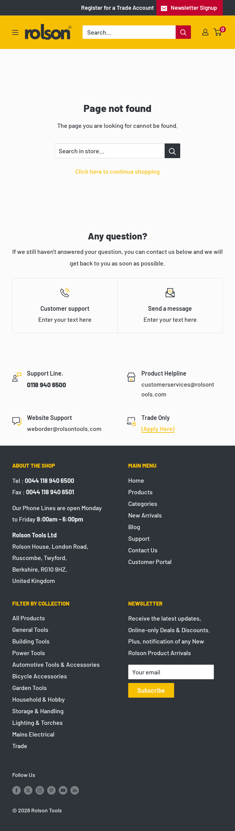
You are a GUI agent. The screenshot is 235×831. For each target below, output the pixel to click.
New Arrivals (145, 515)
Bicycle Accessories (39, 676)
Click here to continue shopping (117, 171)
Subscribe (151, 690)
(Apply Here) (157, 428)
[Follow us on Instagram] (39, 790)
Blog (134, 526)
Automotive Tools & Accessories (56, 664)
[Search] (183, 32)
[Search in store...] (172, 150)
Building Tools (31, 641)
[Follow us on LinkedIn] (74, 790)
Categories (142, 503)
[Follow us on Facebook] (16, 790)
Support (139, 538)
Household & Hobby (38, 699)
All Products (28, 617)
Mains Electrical (33, 734)
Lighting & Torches (37, 722)
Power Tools (28, 652)
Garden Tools (29, 687)
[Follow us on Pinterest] (51, 790)
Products (140, 491)
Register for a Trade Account (117, 7)
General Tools (30, 629)
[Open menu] (15, 32)
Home (136, 480)
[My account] (205, 32)
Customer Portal (150, 561)
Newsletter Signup (194, 7)
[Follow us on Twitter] (28, 790)
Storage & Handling (38, 710)
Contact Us (143, 550)
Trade (19, 745)
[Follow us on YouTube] (63, 790)
